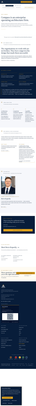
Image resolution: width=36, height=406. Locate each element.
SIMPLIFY (20, 329)
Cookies (20, 365)
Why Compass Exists (9, 5)
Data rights (23, 365)
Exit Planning (3, 347)
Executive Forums (4, 341)
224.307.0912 (5, 224)
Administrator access (22, 349)
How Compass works (4, 329)
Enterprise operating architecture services (17, 256)
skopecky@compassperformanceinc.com (9, 226)
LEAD (20, 331)
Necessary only (6, 400)
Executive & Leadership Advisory (6, 345)
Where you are (3, 327)
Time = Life (2, 333)
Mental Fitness (3, 343)
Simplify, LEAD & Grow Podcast (24, 341)
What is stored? (14, 400)
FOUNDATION (21, 327)
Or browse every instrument (28, 275)
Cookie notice (4, 403)
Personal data (13, 365)
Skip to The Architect (29, 7)
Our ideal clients (3, 331)
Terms (28, 363)
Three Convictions (17, 5)
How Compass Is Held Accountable (8, 7)
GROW (20, 333)
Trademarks (32, 363)
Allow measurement (7, 397)
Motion (27, 365)
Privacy (26, 363)
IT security (17, 365)
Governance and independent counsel (27, 161)
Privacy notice (10, 403)
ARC (19, 334)
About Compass (22, 343)
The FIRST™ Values (5, 150)
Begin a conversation (22, 345)
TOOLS (20, 347)
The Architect (18, 7)
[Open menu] (34, 2)
